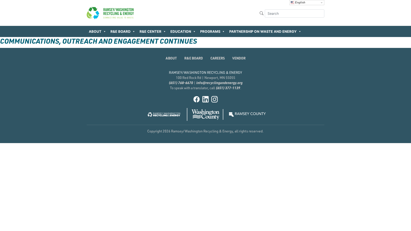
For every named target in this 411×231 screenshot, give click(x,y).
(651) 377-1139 (228, 88)
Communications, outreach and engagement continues (98, 41)
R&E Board (120, 31)
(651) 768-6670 (181, 82)
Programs (210, 31)
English (299, 2)
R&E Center (150, 31)
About (95, 31)
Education (180, 31)
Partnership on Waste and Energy (263, 31)
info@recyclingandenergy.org (219, 82)
